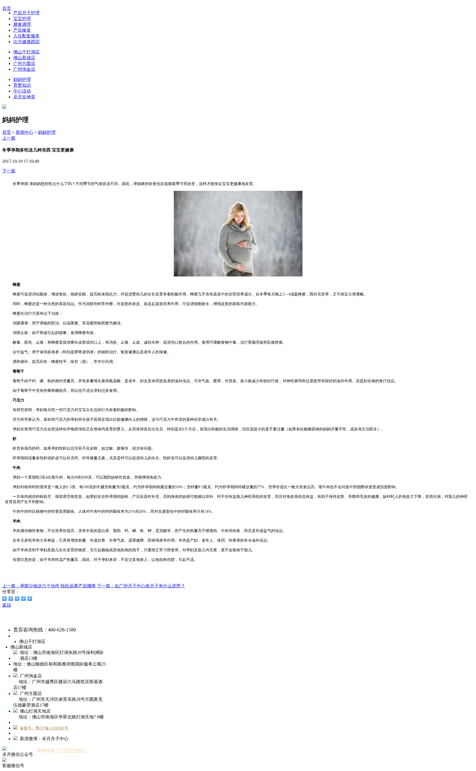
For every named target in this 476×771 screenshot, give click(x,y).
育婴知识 (22, 85)
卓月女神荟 (24, 96)
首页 (6, 132)
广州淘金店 (24, 69)
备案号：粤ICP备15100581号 (44, 728)
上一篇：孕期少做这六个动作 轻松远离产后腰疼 (49, 585)
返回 (6, 605)
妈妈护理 (22, 79)
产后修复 (22, 30)
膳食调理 (22, 24)
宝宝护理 (22, 18)
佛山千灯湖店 (26, 52)
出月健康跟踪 (26, 41)
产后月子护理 (26, 12)
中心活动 (22, 91)
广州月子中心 (72, 750)
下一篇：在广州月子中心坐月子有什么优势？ (141, 585)
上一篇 (8, 138)
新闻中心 (24, 132)
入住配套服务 (26, 36)
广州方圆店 (24, 63)
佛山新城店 (24, 57)
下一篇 (8, 171)
